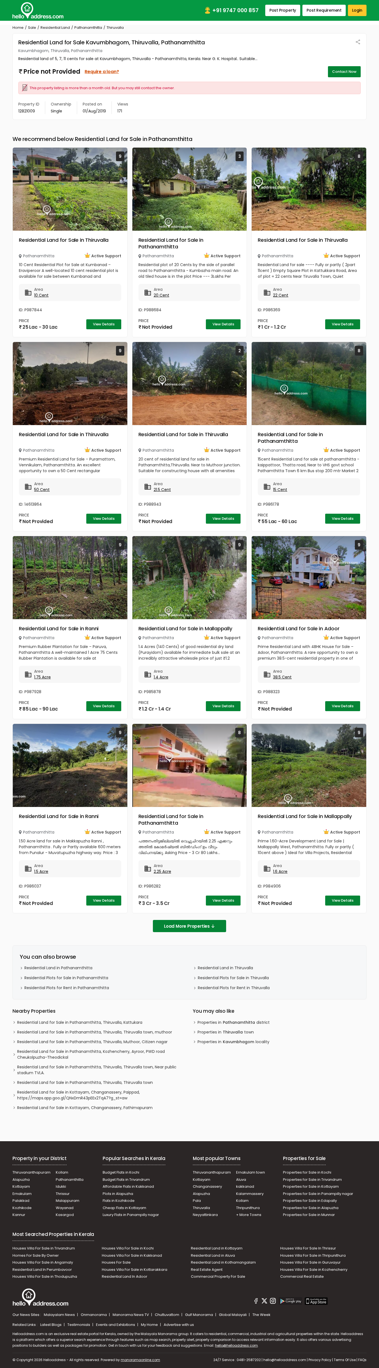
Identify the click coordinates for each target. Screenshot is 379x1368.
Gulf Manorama (199, 1314)
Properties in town (226, 1032)
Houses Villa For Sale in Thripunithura (313, 1255)
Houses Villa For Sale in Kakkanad (132, 1255)
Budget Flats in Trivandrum (126, 1179)
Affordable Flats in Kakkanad (128, 1186)
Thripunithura (248, 1207)
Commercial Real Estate (302, 1276)
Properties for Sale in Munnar (309, 1214)
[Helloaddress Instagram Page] (273, 1302)
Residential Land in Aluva (213, 1255)
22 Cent (280, 295)
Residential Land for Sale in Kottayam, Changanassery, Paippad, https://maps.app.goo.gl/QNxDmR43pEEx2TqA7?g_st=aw (78, 1095)
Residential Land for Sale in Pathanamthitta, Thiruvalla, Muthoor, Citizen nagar (92, 1042)
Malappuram (67, 1200)
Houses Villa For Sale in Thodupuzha (44, 1276)
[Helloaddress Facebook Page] (256, 1302)
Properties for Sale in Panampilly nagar (318, 1193)
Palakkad (20, 1200)
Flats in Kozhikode (119, 1200)
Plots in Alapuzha (118, 1193)
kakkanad (245, 1186)
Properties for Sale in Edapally (310, 1200)
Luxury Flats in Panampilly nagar (131, 1214)
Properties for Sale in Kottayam (311, 1186)
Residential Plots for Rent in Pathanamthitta (66, 988)
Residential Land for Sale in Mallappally (185, 628)
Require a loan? (102, 71)
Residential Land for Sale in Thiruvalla (63, 239)
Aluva (241, 1179)
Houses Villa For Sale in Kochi (128, 1248)
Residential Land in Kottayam (216, 1248)
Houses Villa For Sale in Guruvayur (310, 1262)
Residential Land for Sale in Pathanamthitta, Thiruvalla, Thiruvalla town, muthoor (94, 1032)
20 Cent (161, 295)
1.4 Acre (161, 677)
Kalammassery (250, 1193)
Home (18, 27)
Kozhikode (22, 1207)
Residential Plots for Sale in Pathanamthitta (66, 978)
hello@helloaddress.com (236, 1345)
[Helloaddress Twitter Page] (264, 1302)
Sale (32, 27)
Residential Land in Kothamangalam (223, 1262)
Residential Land (55, 27)
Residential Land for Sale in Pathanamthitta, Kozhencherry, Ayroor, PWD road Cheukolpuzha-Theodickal (91, 1054)
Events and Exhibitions (116, 1324)
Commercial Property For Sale (218, 1276)
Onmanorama (94, 1314)
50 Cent (42, 489)
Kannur (18, 1214)
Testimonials (79, 1324)
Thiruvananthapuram (31, 1172)
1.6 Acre (280, 871)
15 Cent (280, 489)
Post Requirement (324, 10)
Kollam (62, 1172)
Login (357, 10)
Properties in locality (233, 1042)
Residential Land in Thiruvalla (225, 968)
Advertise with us (179, 1324)
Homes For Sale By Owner (35, 1255)
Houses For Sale (116, 1262)
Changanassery (207, 1186)
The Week (261, 1314)
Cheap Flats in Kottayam (124, 1207)
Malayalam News (60, 1314)
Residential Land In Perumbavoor (42, 1269)
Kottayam (21, 1186)
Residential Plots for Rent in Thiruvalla (234, 988)
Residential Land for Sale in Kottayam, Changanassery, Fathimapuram (85, 1107)
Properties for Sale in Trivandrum (312, 1179)
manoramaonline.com (140, 1359)
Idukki (61, 1186)
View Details (104, 324)
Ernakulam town (250, 1172)
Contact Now (344, 71)
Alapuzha (21, 1179)
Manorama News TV (131, 1314)
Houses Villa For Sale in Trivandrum (43, 1248)
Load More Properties (187, 926)
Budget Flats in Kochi (121, 1172)
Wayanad (65, 1207)
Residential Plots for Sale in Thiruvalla (233, 978)
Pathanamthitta (88, 27)
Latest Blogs (51, 1324)
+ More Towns (248, 1214)
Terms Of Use (345, 1359)
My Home (150, 1324)
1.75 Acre (42, 677)
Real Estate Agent (207, 1269)
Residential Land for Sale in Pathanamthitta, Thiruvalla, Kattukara (79, 1022)
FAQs (362, 1359)
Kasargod (65, 1214)
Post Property (282, 10)
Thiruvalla (201, 1207)
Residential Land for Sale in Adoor (298, 628)
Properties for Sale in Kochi (307, 1172)
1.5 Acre (41, 871)
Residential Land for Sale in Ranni (58, 628)
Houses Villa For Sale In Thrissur (308, 1248)
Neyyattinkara (205, 1214)
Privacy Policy (320, 1359)
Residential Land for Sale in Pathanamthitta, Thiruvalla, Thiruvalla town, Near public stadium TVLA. (96, 1070)
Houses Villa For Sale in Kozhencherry (313, 1269)
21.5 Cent (162, 489)
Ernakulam (22, 1193)
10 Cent (41, 295)
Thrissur (63, 1193)
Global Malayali (233, 1314)
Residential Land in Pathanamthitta (58, 968)
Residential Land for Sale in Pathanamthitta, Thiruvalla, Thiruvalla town (85, 1082)
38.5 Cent (282, 677)
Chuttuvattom (167, 1314)
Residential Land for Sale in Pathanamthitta (170, 243)
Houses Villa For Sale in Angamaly (42, 1262)
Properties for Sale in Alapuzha (310, 1207)
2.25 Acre (162, 871)
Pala (197, 1200)
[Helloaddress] (38, 10)
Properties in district (234, 1022)
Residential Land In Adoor (124, 1276)
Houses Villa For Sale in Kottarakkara (134, 1269)
